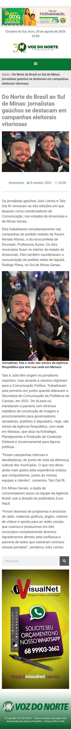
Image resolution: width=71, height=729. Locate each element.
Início (5, 74)
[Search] (64, 561)
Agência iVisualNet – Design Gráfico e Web (44, 721)
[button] (35, 63)
